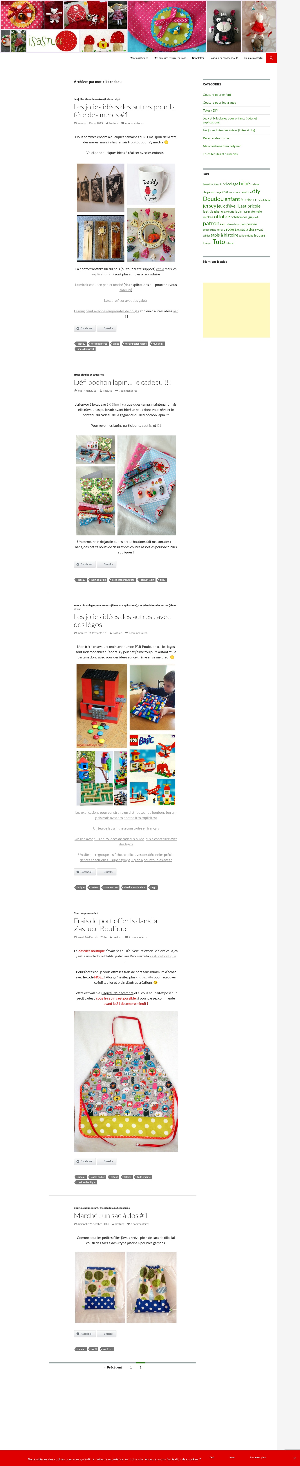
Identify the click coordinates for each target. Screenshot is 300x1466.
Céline (114, 404)
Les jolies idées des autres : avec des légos (122, 620)
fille (255, 200)
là (158, 425)
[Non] (294, 1458)
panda (256, 217)
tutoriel (230, 243)
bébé (244, 183)
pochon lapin (147, 579)
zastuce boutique (87, 1182)
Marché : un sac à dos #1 (111, 1215)
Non (232, 1457)
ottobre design (241, 217)
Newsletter (198, 57)
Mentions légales (139, 57)
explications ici (103, 274)
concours (234, 192)
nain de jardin (98, 579)
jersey (209, 205)
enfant (114, 1176)
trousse (259, 235)
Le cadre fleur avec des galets (126, 300)
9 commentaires (128, 390)
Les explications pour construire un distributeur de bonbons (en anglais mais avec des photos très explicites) (126, 815)
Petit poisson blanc (230, 224)
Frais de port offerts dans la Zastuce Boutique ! (115, 924)
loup (245, 211)
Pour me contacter (253, 57)
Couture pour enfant (86, 913)
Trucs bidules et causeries (89, 374)
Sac (237, 229)
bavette (208, 184)
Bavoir (218, 184)
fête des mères (99, 343)
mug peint (158, 343)
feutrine (246, 200)
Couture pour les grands (219, 102)
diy (256, 191)
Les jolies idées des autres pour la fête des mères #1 (124, 110)
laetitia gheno (213, 211)
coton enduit (98, 1176)
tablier (127, 1176)
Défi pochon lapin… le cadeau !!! (122, 382)
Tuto (219, 241)
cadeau (81, 343)
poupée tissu (209, 229)
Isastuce (113, 123)
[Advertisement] (236, 310)
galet (116, 343)
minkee (208, 217)
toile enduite (144, 1176)
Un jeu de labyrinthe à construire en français (126, 828)
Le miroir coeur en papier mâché (99, 284)
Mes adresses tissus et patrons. (170, 57)
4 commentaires (134, 123)
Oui (212, 1457)
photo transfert (86, 348)
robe (230, 229)
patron (211, 223)
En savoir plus (258, 1457)
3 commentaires (137, 632)
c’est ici (147, 425)
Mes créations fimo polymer (222, 146)
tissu (162, 579)
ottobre (222, 216)
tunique (207, 243)
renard (221, 229)
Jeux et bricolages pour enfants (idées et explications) (105, 605)
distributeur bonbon (134, 887)
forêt (94, 1349)
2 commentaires (138, 937)
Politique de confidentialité (224, 57)
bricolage (230, 183)
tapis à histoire (224, 234)
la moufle (229, 211)
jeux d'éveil (227, 205)
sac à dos (107, 1349)
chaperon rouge (212, 192)
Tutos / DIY (210, 110)
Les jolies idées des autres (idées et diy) (97, 99)
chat (225, 192)
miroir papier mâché (136, 343)
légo (154, 887)
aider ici (125, 290)
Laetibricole (249, 205)
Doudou (213, 198)
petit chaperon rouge (123, 579)
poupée (251, 224)
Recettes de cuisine (216, 138)
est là (160, 269)
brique (81, 887)
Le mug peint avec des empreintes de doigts (106, 311)
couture (246, 192)
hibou (266, 200)
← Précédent (112, 1367)
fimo (260, 200)
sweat (259, 229)
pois (243, 224)
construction (111, 887)
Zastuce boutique (163, 956)
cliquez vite (144, 977)
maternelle (255, 211)
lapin (238, 211)
